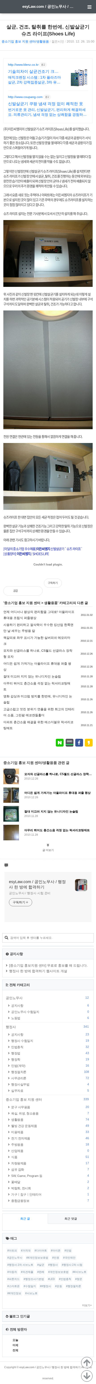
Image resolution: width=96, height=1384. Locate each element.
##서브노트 (79, 1272)
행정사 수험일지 (50, 1041)
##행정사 (45, 1286)
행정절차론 (50, 1072)
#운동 (58, 1286)
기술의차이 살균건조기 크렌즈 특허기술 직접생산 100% (33, 71)
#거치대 (26, 1250)
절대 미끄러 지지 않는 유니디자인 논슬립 (32, 676)
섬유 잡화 (50, 1169)
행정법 (50, 1053)
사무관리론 (50, 1078)
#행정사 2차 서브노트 (20, 1264)
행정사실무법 (50, 1084)
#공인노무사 (14, 1257)
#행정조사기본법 (34, 1279)
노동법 (50, 1018)
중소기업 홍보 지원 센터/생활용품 (25, 41)
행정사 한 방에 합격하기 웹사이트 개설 (38, 971)
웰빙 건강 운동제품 (50, 1126)
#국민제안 (69, 1257)
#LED (51, 1279)
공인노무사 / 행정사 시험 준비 (29, 893)
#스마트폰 (13, 1286)
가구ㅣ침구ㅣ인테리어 (50, 1194)
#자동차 (12, 1272)
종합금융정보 (50, 1200)
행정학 (50, 1059)
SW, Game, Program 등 (50, 1176)
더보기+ (87, 1305)
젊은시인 (58, 41)
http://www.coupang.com (25, 97)
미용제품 (50, 1132)
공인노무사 (47, 998)
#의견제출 (27, 1272)
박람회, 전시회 (50, 1188)
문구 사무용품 (50, 1107)
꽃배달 (50, 1182)
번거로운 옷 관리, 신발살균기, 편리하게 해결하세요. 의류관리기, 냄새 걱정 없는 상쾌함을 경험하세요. (47, 112)
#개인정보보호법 (58, 1272)
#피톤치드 (13, 1279)
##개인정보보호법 (37, 1257)
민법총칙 (50, 1047)
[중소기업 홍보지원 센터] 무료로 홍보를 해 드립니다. (48, 965)
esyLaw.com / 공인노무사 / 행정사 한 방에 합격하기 (48, 6)
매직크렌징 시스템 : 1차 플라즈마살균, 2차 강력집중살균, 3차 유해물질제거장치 (34, 80)
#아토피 (12, 1250)
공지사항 (50, 1005)
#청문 (78, 1279)
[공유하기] (26, 590)
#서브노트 (31, 1293)
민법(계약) (50, 1066)
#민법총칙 (65, 1279)
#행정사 (53, 1264)
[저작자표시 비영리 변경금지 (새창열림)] (87, 585)
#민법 (68, 1250)
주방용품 (50, 1144)
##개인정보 (14, 1293)
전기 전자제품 (50, 1138)
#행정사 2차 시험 (72, 1264)
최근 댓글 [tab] (71, 1218)
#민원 (55, 1257)
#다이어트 (41, 1250)
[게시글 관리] (35, 590)
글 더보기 (48, 850)
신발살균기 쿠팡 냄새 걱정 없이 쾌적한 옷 (45, 104)
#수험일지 (30, 1286)
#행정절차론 (73, 1286)
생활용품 (51, 603)
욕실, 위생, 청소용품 (50, 1113)
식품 (50, 1157)
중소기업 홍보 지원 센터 (22, 603)
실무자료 (50, 1090)
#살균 (40, 1264)
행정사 (47, 1027)
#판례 (40, 1272)
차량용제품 (50, 1163)
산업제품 (50, 1151)
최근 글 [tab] (25, 1218)
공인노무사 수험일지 (50, 1012)
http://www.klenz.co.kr (23, 64)
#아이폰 (56, 1250)
